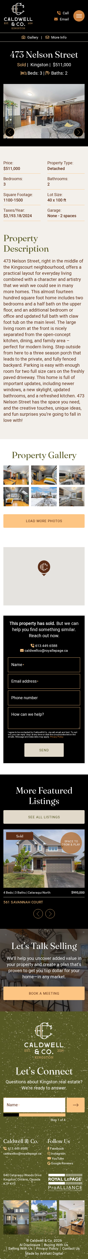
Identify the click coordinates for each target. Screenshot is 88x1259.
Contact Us (71, 1248)
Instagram (57, 1153)
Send (44, 750)
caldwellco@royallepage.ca (46, 650)
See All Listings (44, 817)
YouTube (57, 1158)
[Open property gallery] (44, 111)
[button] (79, 16)
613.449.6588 (46, 645)
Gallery (32, 37)
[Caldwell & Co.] (18, 15)
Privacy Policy (56, 736)
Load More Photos (44, 521)
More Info (58, 37)
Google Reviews (61, 1163)
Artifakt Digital (51, 1253)
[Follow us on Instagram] (16, 1217)
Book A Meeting (44, 993)
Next (76, 1105)
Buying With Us (56, 1244)
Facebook (56, 1148)
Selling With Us (20, 1248)
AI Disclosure (29, 1244)
